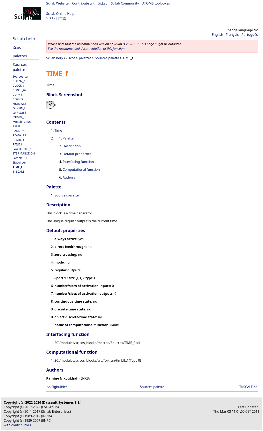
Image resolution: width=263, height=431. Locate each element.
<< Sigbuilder (57, 387)
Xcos (17, 47)
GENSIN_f (19, 108)
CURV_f (17, 94)
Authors (69, 177)
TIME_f (17, 167)
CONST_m (19, 90)
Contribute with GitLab (89, 3)
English (217, 34)
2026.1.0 (132, 44)
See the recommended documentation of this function (86, 48)
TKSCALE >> (248, 387)
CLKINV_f (19, 81)
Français (232, 34)
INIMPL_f (19, 117)
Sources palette (20, 67)
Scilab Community (125, 3)
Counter (18, 99)
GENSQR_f (19, 113)
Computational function (81, 169)
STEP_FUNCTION (24, 153)
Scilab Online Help (60, 13)
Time (58, 130)
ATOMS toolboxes (156, 3)
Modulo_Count (22, 122)
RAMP (16, 126)
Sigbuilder (19, 162)
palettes (20, 55)
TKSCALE (18, 171)
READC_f (18, 140)
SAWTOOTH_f (22, 149)
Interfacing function (78, 161)
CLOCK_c (18, 85)
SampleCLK (20, 158)
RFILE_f (17, 144)
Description (72, 146)
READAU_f (19, 135)
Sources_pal (21, 76)
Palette (68, 138)
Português (249, 34)
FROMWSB (20, 104)
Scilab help (24, 39)
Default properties (77, 154)
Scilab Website (57, 3)
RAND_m (18, 131)
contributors (21, 425)
